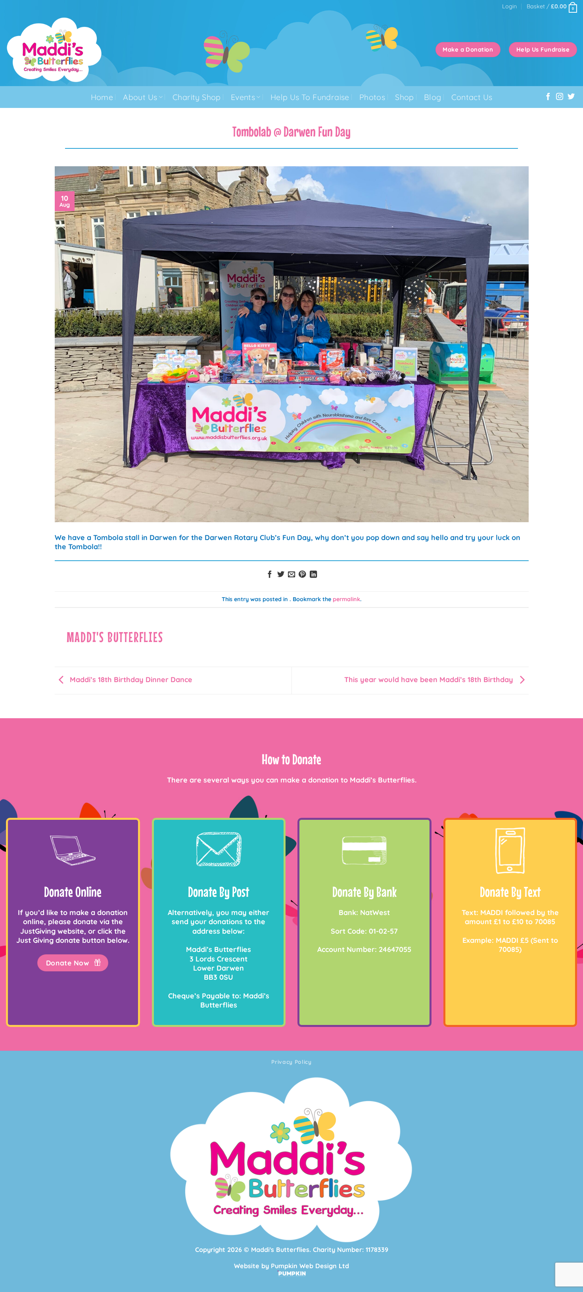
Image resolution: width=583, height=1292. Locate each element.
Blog (432, 97)
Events (243, 97)
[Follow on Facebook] (548, 97)
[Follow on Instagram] (559, 97)
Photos (372, 97)
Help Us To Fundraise (309, 97)
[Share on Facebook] (269, 575)
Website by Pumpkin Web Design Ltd (291, 1266)
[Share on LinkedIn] (313, 575)
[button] (509, 6)
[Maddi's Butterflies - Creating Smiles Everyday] (75, 49)
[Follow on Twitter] (571, 97)
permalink (346, 599)
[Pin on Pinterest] (302, 575)
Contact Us (472, 97)
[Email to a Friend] (291, 575)
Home (102, 97)
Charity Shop (197, 97)
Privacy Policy (291, 1061)
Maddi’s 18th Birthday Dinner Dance (130, 679)
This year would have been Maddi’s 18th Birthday (429, 679)
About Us (140, 97)
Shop (404, 97)
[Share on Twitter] (280, 575)
